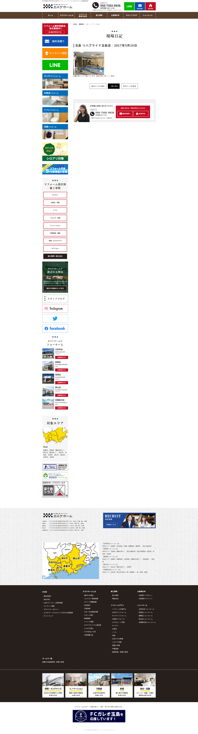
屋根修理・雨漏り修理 (120, 652)
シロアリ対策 (116, 642)
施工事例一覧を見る (55, 256)
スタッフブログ (131, 15)
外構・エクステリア (55, 241)
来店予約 (47, 599)
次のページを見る (129, 86)
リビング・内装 (55, 218)
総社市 (113, 572)
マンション (55, 248)
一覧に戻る (114, 86)
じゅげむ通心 (88, 628)
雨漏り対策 (116, 645)
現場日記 (115, 599)
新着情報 (87, 618)
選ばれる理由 (88, 595)
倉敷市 (113, 546)
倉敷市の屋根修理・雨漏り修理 (53, 662)
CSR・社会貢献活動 (91, 612)
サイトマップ (48, 616)
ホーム (50, 15)
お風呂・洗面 (55, 203)
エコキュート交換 (118, 622)
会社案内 (87, 605)
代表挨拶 (87, 609)
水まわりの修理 (117, 639)
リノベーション (55, 225)
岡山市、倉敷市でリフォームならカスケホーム (101, 730)
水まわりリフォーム (119, 612)
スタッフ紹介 (88, 615)
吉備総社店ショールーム (112, 570)
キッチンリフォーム (119, 616)
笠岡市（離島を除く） (118, 551)
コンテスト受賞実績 (91, 599)
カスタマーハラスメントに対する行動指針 (58, 613)
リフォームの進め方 (119, 609)
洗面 (113, 635)
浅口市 (145, 546)
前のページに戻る (98, 86)
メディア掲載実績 (90, 602)
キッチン (55, 195)
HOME (44, 592)
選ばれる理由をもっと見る (55, 288)
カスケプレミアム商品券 (92, 625)
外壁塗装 (115, 649)
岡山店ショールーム (110, 564)
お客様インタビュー (146, 595)
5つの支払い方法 (90, 632)
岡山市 (113, 567)
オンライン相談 (49, 606)
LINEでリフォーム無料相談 (53, 603)
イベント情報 (88, 622)
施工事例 (115, 595)
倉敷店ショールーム (110, 557)
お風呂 (114, 629)
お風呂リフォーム (118, 619)
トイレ (55, 210)
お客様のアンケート (146, 599)
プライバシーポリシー (51, 609)
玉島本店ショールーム (111, 544)
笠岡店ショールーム (110, 549)
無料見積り (47, 596)
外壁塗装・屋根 (55, 233)
